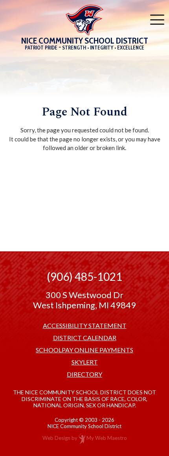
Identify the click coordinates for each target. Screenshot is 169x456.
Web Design (56, 438)
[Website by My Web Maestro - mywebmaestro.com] (82, 438)
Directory (84, 374)
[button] (157, 19)
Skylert (85, 362)
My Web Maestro (106, 438)
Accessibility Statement (85, 325)
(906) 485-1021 (84, 276)
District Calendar (84, 338)
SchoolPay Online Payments (84, 350)
